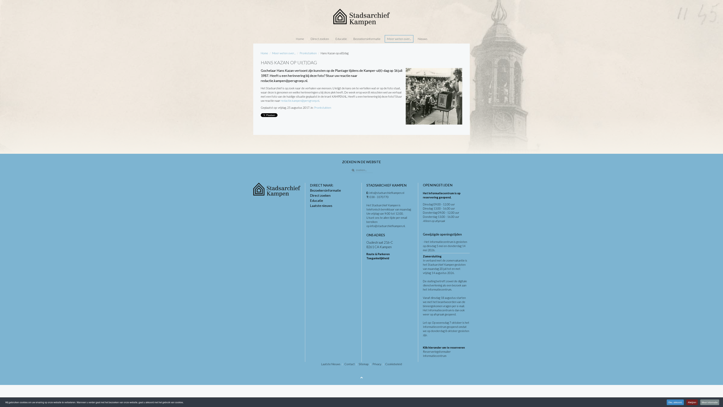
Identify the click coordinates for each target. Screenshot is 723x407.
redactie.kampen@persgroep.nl (300, 100)
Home (300, 39)
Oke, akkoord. (675, 402)
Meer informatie (710, 402)
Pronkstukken (308, 53)
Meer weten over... (399, 39)
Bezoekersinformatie (367, 39)
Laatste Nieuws (330, 364)
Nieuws (422, 39)
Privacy (376, 364)
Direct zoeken (319, 39)
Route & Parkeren (378, 254)
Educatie (341, 39)
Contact (349, 364)
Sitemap (363, 364)
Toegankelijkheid (377, 258)
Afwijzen (692, 402)
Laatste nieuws (321, 206)
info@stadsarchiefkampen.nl (386, 192)
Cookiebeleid (393, 364)
